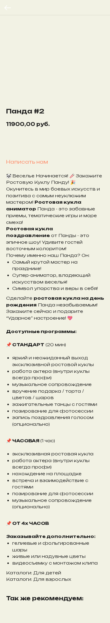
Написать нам (27, 162)
